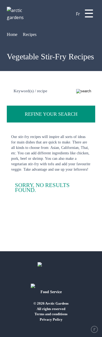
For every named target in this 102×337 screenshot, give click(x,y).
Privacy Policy (51, 319)
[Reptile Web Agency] (94, 329)
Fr (78, 14)
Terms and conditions (51, 314)
